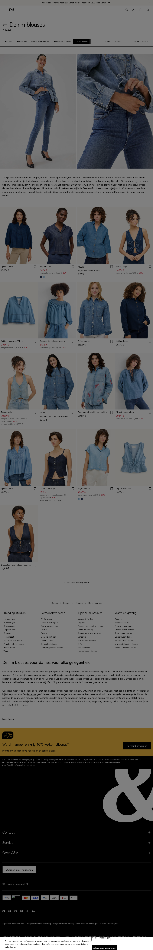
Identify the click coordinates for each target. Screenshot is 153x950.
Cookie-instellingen (101, 938)
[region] (76, 943)
